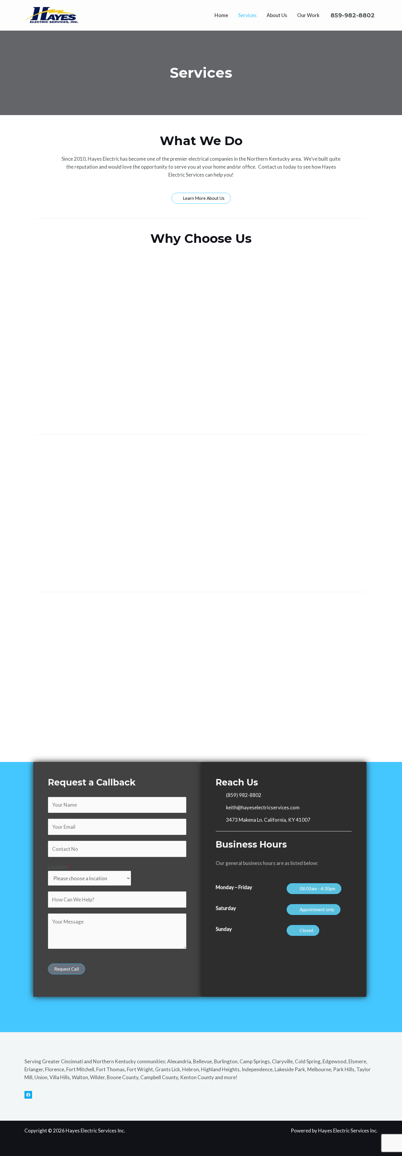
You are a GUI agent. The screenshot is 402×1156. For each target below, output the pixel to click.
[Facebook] (28, 1095)
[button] (314, 888)
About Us (277, 15)
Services (247, 15)
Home (221, 15)
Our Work (308, 15)
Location (59, 867)
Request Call (66, 968)
